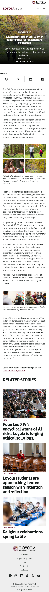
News (5, 420)
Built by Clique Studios (24, 590)
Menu (39, 8)
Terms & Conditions (16, 587)
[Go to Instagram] (16, 575)
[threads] (43, 79)
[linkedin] (30, 79)
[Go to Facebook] (10, 575)
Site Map (26, 587)
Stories (24, 554)
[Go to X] (33, 575)
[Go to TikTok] (27, 575)
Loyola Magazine (24, 558)
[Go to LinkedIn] (21, 575)
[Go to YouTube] (38, 575)
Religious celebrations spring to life (23, 534)
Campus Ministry (24, 32)
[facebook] (6, 79)
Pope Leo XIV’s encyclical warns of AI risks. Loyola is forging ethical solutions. (23, 431)
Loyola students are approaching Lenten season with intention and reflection (23, 485)
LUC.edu (24, 570)
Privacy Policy (34, 587)
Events (24, 562)
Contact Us (24, 566)
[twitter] (18, 79)
